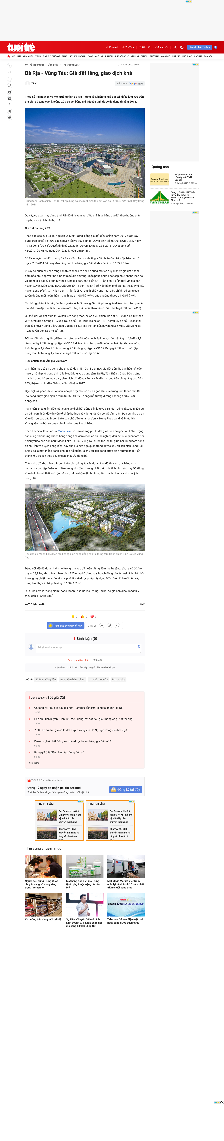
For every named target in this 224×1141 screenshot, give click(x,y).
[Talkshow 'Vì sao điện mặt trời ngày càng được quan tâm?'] (126, 905)
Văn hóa (135, 56)
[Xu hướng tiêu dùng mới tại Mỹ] (43, 905)
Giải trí (144, 56)
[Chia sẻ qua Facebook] (101, 625)
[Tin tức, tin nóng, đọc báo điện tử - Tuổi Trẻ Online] (21, 47)
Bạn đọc (208, 56)
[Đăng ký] (125, 789)
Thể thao (154, 56)
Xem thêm (34, 763)
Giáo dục (165, 56)
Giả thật (197, 56)
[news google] (130, 83)
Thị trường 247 (71, 64)
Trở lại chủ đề (36, 64)
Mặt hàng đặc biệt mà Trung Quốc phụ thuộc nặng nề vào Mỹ (83, 884)
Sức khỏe (187, 56)
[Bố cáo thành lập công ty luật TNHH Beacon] (159, 179)
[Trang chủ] (8, 56)
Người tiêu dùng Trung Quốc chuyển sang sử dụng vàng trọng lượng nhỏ (41, 884)
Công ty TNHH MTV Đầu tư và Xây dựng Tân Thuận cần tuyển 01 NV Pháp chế (183, 196)
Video (38, 56)
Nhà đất (176, 56)
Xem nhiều (28, 56)
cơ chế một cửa (99, 679)
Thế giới (56, 56)
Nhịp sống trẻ (121, 56)
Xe (102, 56)
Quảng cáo (162, 47)
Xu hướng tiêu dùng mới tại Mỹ (43, 919)
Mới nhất (16, 56)
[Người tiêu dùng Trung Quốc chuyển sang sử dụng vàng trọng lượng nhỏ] (43, 866)
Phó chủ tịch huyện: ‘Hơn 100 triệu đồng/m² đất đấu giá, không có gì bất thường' (83, 719)
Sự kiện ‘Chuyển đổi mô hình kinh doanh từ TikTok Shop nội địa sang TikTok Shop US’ (84, 923)
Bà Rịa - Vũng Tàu (46, 679)
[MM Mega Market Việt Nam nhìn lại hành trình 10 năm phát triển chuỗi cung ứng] (126, 866)
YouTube (129, 47)
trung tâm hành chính (72, 679)
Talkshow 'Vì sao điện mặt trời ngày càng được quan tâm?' (125, 921)
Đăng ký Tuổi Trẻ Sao (200, 47)
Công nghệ (93, 56)
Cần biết (146, 47)
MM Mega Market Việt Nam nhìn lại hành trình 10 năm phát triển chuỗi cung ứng (125, 884)
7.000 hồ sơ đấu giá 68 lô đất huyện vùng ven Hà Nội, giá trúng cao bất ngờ (80, 730)
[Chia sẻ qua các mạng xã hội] (117, 625)
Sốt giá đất (56, 698)
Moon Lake (64, 431)
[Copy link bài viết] (109, 625)
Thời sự (46, 56)
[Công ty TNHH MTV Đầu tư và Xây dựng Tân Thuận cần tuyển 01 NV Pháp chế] (159, 197)
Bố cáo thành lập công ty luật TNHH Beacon (184, 177)
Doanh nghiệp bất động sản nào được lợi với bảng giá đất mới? (73, 741)
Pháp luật (67, 56)
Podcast (113, 47)
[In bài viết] (9, 117)
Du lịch (109, 56)
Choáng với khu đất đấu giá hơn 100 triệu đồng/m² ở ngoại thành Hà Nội (78, 708)
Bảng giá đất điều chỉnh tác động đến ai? (59, 752)
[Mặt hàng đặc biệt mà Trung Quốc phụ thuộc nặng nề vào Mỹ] (84, 866)
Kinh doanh (80, 56)
